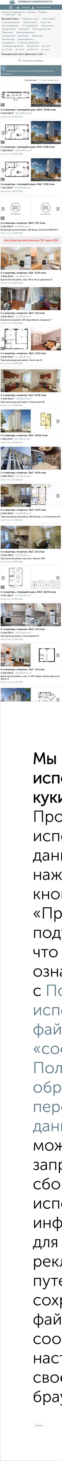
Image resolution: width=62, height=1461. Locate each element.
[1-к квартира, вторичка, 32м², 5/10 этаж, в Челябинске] (16, 270)
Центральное (8, 43)
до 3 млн (45, 50)
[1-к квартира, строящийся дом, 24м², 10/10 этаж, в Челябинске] (16, 589)
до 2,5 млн (33, 50)
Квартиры (31, 12)
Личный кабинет (43, 7)
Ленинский (24, 29)
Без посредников (10, 26)
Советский (7, 33)
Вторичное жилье (30, 19)
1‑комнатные (9, 15)
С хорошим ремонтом (13, 46)
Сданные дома (30, 22)
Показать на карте (32, 61)
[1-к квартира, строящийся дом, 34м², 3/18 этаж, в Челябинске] (16, 181)
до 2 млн (20, 50)
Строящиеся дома (11, 22)
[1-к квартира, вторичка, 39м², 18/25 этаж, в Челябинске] (16, 432)
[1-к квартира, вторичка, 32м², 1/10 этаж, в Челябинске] (16, 350)
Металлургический (42, 29)
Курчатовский (8, 29)
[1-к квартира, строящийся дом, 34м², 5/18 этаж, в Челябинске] (16, 144)
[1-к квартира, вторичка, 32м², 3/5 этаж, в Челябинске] (16, 310)
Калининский (47, 26)
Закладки (25, 7)
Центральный (8, 36)
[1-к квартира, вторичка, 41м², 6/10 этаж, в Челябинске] (16, 392)
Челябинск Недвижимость (13, 12)
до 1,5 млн (7, 50)
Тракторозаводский (25, 33)
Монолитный (8, 39)
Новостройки (48, 19)
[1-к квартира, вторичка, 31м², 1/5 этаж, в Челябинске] (16, 549)
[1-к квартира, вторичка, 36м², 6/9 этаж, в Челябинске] (16, 220)
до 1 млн (46, 46)
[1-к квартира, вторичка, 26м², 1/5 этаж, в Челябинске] (16, 626)
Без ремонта (33, 46)
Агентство (45, 22)
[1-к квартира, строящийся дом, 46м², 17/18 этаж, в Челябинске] (16, 107)
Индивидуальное (25, 39)
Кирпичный (37, 36)
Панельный (23, 36)
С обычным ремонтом (28, 43)
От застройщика (30, 26)
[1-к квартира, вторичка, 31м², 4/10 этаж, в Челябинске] (16, 470)
